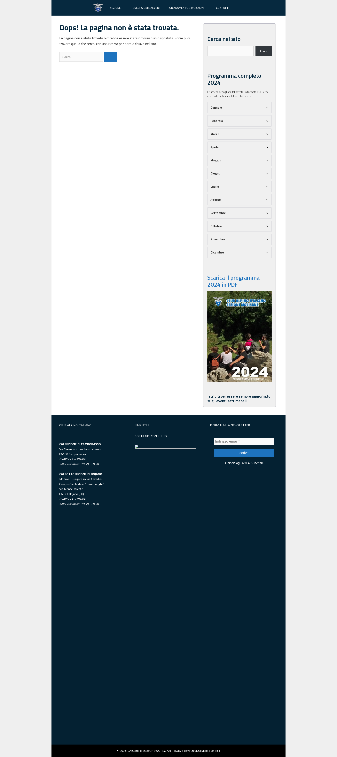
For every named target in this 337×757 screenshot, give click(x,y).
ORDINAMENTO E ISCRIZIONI (186, 7)
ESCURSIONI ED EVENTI (147, 7)
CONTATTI (222, 7)
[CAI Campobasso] (98, 8)
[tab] (239, 107)
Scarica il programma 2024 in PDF (233, 281)
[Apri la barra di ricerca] (239, 8)
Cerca (263, 51)
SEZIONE (115, 7)
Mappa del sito (210, 750)
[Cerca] (110, 57)
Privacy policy (181, 750)
